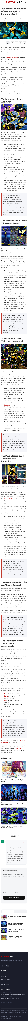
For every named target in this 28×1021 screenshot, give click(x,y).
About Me (3, 976)
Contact (3, 974)
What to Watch (5, 984)
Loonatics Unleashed (11, 57)
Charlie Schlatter (9, 499)
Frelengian (7, 405)
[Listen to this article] (8, 42)
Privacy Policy (4, 1016)
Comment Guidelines (6, 1018)
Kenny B (5, 18)
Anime (3, 982)
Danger (6, 696)
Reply (24, 842)
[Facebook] (2, 966)
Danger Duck (7, 621)
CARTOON (7, 957)
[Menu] (2, 2)
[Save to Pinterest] (20, 42)
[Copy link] (25, 42)
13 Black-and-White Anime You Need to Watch (13, 993)
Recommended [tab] (8, 911)
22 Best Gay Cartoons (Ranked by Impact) (11, 1003)
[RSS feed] (9, 966)
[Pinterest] (6, 966)
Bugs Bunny (19, 748)
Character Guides (5, 979)
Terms (11, 1016)
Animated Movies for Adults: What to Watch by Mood (13, 998)
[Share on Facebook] (12, 42)
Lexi (5, 700)
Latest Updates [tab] (20, 911)
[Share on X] (16, 42)
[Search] (25, 2)
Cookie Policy (17, 1016)
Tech (5, 694)
